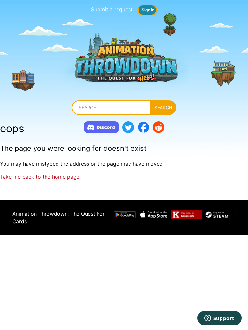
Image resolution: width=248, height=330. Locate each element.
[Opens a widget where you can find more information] (219, 319)
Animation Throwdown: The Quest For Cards (58, 217)
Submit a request (112, 9)
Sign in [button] (148, 9)
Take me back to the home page (39, 176)
